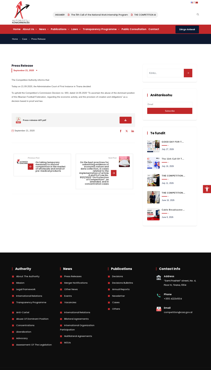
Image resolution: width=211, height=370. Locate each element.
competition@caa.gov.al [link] (178, 312)
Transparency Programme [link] (100, 29)
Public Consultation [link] (134, 29)
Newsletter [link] (118, 295)
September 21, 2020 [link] (23, 70)
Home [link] (17, 29)
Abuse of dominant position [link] (32, 318)
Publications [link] (58, 29)
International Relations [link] (29, 295)
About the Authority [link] (27, 276)
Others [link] (116, 308)
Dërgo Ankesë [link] (187, 29)
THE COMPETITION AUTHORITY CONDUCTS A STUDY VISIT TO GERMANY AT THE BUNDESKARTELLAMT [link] (173, 193)
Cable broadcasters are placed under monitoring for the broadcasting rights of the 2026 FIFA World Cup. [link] (173, 209)
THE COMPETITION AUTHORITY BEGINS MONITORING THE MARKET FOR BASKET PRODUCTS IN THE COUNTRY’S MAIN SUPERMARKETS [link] (173, 175)
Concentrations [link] (25, 325)
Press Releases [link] (73, 276)
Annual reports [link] (121, 289)
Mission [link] (20, 282)
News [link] (42, 29)
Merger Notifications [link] (76, 282)
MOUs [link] (67, 342)
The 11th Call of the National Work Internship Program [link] (96, 14)
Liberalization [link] (23, 331)
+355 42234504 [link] (173, 298)
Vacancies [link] (70, 302)
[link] (207, 189)
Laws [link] (74, 29)
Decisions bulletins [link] (122, 282)
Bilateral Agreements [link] (76, 318)
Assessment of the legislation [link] (34, 344)
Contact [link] (153, 29)
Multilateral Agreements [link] (78, 336)
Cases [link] (116, 302)
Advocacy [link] (22, 338)
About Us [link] (28, 29)
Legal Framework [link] (25, 289)
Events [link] (68, 295)
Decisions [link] (117, 276)
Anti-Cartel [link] (22, 312)
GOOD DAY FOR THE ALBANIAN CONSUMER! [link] (173, 142)
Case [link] (24, 39)
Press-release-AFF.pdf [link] (34, 120)
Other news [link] (71, 289)
